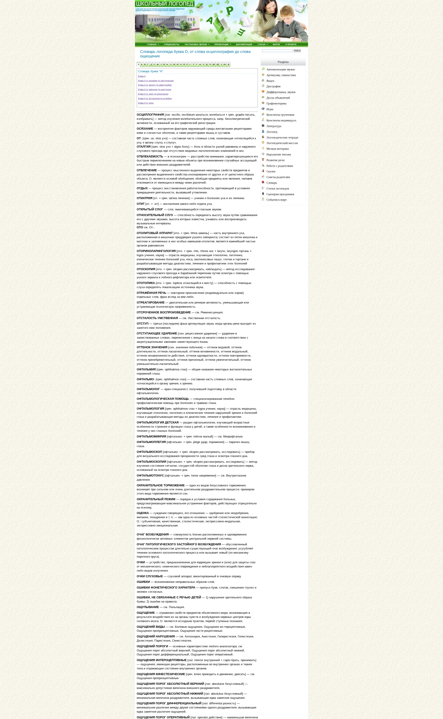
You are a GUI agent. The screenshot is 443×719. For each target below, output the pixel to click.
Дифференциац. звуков (280, 92)
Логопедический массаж (282, 143)
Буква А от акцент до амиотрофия (155, 85)
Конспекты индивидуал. (281, 120)
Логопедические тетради (282, 137)
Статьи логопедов (277, 188)
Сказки (270, 171)
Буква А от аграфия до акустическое (156, 81)
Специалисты (171, 44)
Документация (244, 44)
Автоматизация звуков (280, 69)
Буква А (142, 76)
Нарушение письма (278, 154)
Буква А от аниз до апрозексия (153, 94)
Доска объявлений (278, 97)
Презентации (221, 44)
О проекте (290, 44)
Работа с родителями (279, 165)
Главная (151, 44)
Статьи (261, 44)
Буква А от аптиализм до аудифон (155, 98)
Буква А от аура (145, 103)
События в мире (276, 199)
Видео (270, 80)
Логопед (271, 131)
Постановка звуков (196, 44)
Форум (276, 44)
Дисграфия (273, 86)
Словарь (271, 182)
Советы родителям (278, 177)
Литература (273, 126)
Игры (269, 109)
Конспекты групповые (280, 114)
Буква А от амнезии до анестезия (154, 89)
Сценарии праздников (280, 194)
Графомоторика (276, 103)
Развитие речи (275, 160)
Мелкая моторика (277, 148)
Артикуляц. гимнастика (281, 75)
